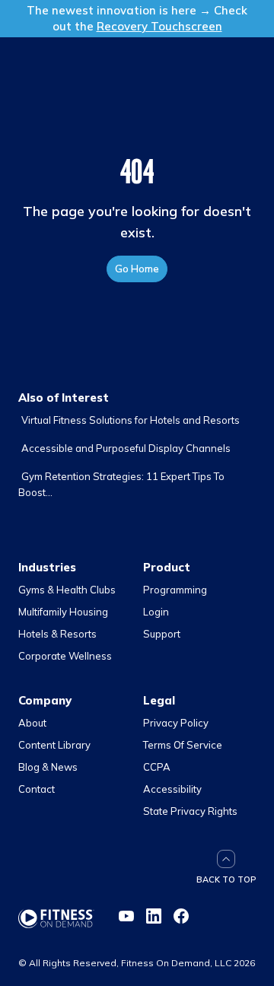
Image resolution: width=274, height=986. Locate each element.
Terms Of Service (182, 745)
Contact (36, 789)
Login (156, 612)
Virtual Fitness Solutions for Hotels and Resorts (130, 420)
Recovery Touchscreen (159, 26)
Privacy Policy (176, 723)
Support (161, 634)
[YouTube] (126, 916)
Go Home (137, 268)
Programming (175, 590)
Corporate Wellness (65, 656)
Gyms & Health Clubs (67, 590)
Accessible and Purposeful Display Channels (126, 448)
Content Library (54, 745)
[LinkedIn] (154, 916)
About (32, 723)
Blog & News (48, 767)
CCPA (156, 767)
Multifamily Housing (63, 612)
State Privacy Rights (190, 811)
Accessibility (172, 789)
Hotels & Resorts (57, 634)
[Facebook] (181, 916)
